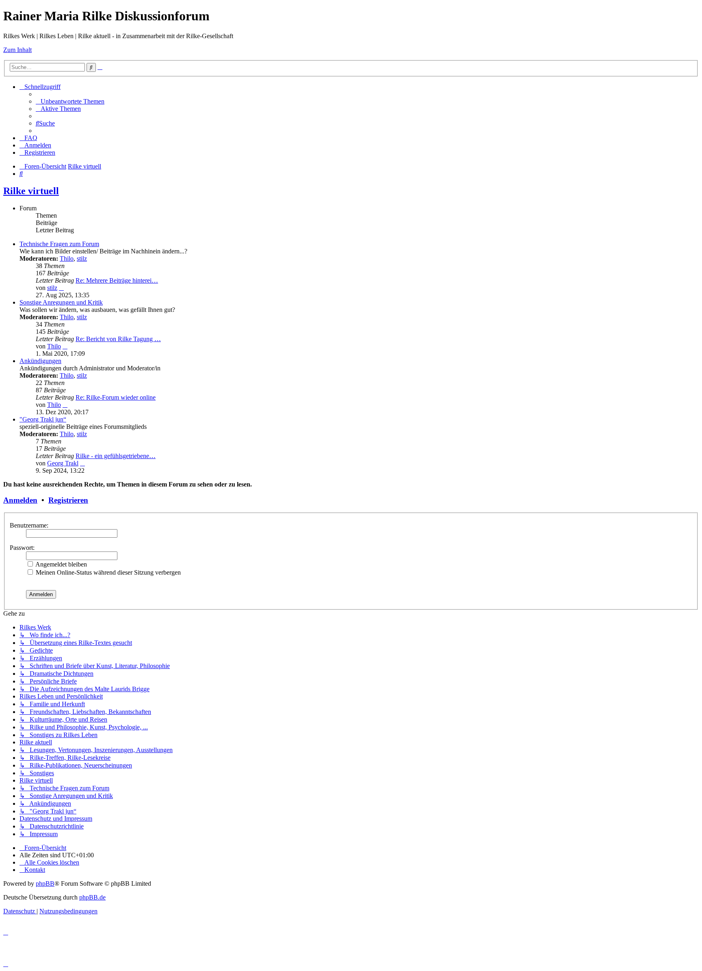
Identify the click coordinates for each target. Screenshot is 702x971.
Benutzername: (29, 525)
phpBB (45, 883)
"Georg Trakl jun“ (43, 419)
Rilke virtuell (31, 191)
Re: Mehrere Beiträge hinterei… (117, 280)
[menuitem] (70, 101)
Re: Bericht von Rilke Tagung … (118, 338)
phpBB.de (92, 897)
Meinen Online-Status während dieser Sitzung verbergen (107, 572)
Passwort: (22, 547)
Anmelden (20, 500)
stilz (82, 258)
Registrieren (68, 500)
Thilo (67, 258)
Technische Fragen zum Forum (59, 243)
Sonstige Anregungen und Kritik (61, 302)
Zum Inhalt (17, 49)
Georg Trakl (62, 463)
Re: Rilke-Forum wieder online (116, 397)
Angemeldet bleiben (60, 564)
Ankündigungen (40, 360)
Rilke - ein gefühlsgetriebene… (116, 455)
